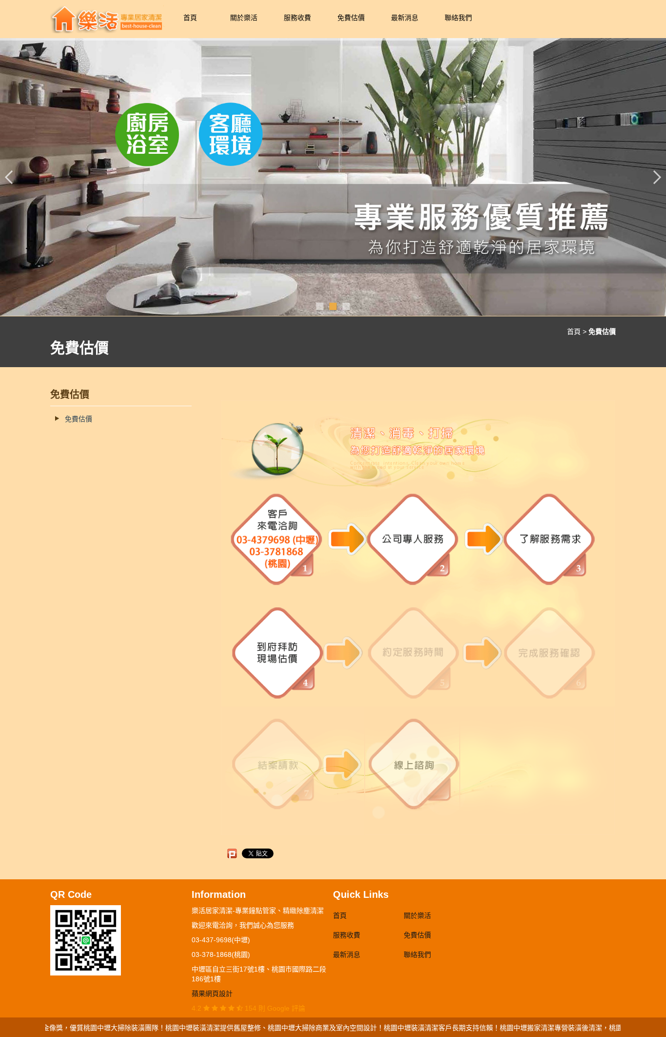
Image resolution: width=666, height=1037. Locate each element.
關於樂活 (243, 17)
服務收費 (297, 17)
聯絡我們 (458, 17)
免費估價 (351, 17)
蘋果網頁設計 (212, 993)
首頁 (190, 17)
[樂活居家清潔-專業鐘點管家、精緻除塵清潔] (106, 18)
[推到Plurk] (232, 853)
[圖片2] (332, 176)
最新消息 (404, 17)
